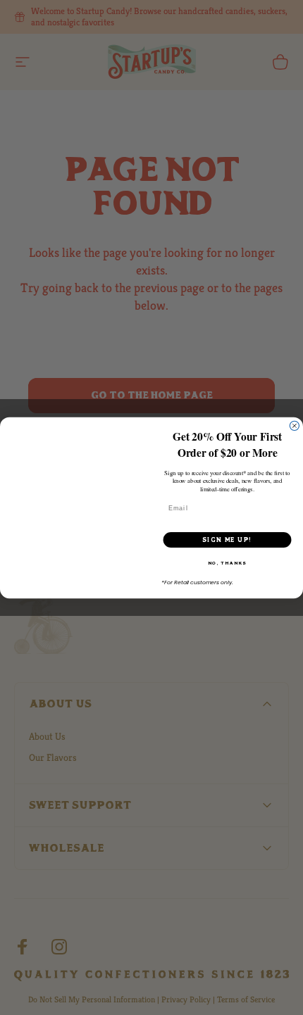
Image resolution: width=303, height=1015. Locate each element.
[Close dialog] (294, 425)
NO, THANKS (227, 562)
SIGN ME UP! (227, 539)
